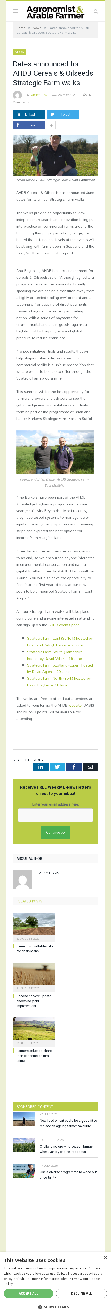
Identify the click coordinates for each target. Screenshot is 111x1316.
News (19, 52)
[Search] (96, 11)
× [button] (105, 1258)
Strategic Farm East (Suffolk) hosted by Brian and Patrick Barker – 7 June (60, 641)
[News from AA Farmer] (55, 10)
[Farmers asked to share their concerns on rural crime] (34, 1031)
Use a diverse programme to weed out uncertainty (68, 1174)
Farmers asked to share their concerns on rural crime (34, 1056)
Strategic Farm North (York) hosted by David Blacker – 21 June (59, 681)
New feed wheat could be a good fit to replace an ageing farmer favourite (68, 1123)
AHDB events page (64, 624)
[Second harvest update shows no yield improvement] (34, 976)
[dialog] (55, 1284)
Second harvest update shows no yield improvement (34, 1001)
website (75, 705)
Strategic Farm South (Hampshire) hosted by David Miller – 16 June (55, 655)
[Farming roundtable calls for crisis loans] (34, 927)
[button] (55, 1307)
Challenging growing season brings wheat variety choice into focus (66, 1149)
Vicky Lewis (41, 95)
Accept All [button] (28, 1293)
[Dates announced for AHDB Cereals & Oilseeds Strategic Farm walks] (55, 156)
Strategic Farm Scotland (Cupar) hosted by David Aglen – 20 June (60, 668)
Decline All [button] (81, 1293)
